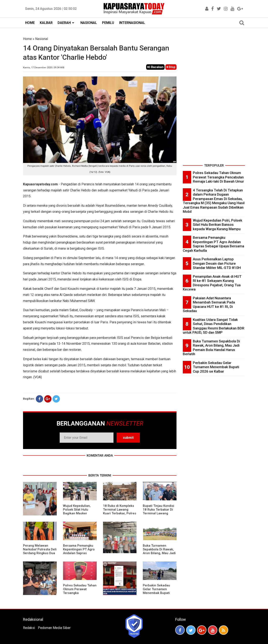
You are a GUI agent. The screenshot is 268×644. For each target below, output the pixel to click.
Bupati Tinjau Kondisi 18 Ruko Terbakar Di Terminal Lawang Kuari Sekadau (158, 511)
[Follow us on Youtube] (212, 630)
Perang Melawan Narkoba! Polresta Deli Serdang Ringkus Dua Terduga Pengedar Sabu (40, 553)
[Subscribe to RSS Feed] (223, 630)
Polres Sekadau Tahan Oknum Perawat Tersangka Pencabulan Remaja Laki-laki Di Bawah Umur (80, 594)
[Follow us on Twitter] (191, 630)
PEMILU (108, 23)
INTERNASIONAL (132, 23)
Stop (171, 67)
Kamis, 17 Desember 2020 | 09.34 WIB (43, 67)
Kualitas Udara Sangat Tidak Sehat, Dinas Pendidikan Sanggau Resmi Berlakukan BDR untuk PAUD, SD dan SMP (213, 326)
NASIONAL (88, 23)
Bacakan (157, 67)
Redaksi (29, 628)
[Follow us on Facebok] (180, 630)
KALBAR (46, 23)
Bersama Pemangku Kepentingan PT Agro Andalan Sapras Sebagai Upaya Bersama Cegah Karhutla (79, 555)
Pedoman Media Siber (54, 628)
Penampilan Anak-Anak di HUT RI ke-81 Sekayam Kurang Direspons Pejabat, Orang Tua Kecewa (212, 283)
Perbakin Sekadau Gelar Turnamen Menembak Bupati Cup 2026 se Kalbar (157, 591)
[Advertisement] (214, 99)
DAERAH (64, 23)
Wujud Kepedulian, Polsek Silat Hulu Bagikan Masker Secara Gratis (77, 511)
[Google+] (48, 399)
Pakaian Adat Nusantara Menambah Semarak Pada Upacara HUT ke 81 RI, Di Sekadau (209, 304)
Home (27, 39)
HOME (30, 23)
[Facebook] (39, 399)
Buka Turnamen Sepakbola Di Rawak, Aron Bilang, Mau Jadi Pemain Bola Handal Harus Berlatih (159, 553)
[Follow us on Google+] (201, 630)
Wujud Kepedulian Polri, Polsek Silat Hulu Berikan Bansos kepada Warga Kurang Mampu (217, 224)
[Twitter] (56, 399)
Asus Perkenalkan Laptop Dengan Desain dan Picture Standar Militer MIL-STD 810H (217, 263)
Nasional (41, 39)
